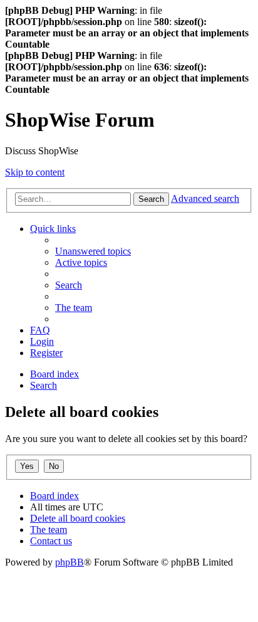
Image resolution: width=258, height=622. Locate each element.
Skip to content (34, 172)
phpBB (69, 562)
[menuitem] (93, 251)
